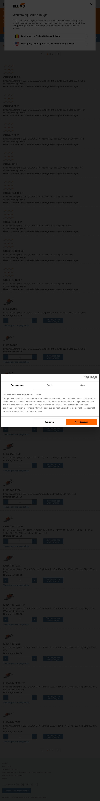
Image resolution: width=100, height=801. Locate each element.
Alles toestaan (81, 422)
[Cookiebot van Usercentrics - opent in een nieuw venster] (85, 378)
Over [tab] (82, 385)
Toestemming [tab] (17, 385)
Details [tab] (50, 385)
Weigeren (49, 422)
